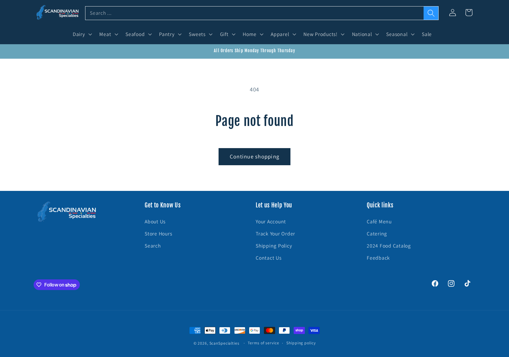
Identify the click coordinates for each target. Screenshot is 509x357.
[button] (81, 34)
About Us (155, 221)
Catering (377, 233)
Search (153, 245)
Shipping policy (300, 342)
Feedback (378, 258)
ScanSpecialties (224, 343)
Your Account (271, 221)
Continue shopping (254, 156)
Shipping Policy (274, 245)
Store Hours (158, 233)
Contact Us (269, 258)
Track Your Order (275, 233)
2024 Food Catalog (389, 245)
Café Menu (379, 221)
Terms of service (263, 342)
